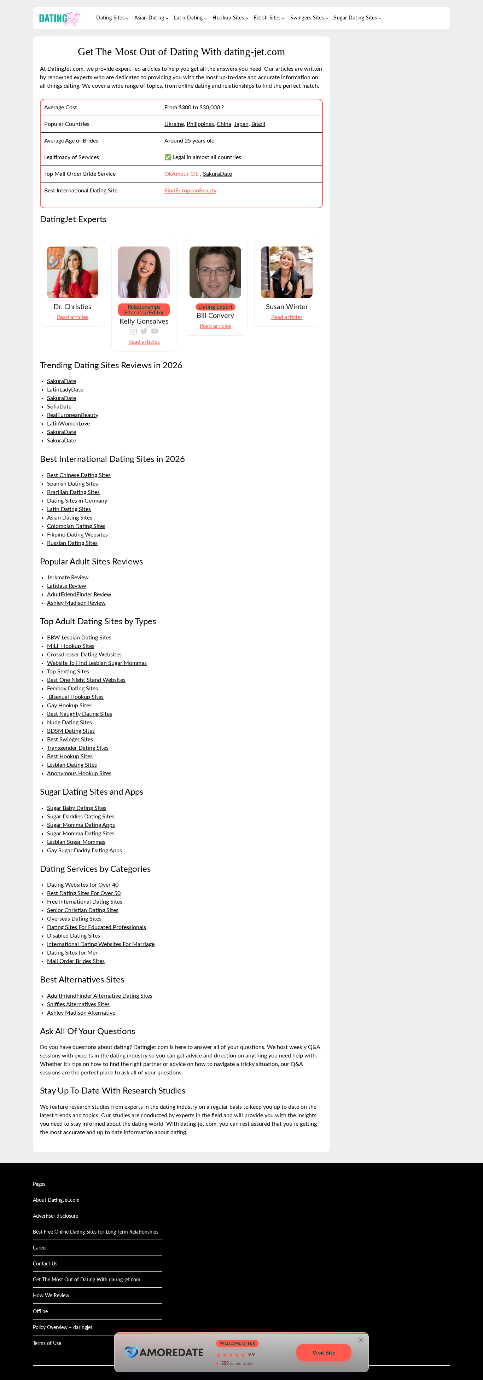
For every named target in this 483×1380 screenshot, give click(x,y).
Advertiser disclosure (55, 1216)
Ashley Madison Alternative (81, 1013)
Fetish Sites (267, 18)
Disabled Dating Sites (73, 936)
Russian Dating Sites (72, 543)
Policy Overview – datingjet (62, 1327)
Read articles (72, 317)
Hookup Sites (228, 18)
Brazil (258, 124)
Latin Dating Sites (69, 509)
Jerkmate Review (68, 577)
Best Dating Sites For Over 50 (84, 893)
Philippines (200, 124)
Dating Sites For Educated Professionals (96, 927)
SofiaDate (59, 407)
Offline (40, 1311)
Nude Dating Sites (70, 722)
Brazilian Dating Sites (73, 492)
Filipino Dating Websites (77, 535)
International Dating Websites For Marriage (101, 944)
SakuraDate (217, 174)
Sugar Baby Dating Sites (76, 808)
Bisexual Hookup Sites (75, 697)
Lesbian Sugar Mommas (76, 842)
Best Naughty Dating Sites (79, 714)
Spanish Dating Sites (72, 484)
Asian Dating (149, 18)
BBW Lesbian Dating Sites (79, 637)
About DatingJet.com (56, 1200)
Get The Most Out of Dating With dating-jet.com (86, 1279)
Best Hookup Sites (70, 756)
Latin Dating (188, 18)
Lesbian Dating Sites (72, 765)
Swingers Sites (307, 18)
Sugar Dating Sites (355, 18)
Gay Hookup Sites (69, 705)
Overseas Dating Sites (74, 919)
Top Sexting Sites (68, 671)
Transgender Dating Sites (78, 748)
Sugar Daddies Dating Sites (80, 816)
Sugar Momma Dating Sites (81, 833)
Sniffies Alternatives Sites (78, 1004)
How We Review (51, 1295)
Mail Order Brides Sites (76, 961)
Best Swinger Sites (70, 739)
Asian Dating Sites (69, 518)
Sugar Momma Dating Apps (81, 825)
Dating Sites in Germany (77, 501)
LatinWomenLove (68, 424)
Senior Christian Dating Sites (82, 910)
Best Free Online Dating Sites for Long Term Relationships (95, 1232)
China (224, 124)
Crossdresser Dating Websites (84, 654)
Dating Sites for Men (73, 953)
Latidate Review (66, 586)
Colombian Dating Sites (76, 526)
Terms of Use (47, 1343)
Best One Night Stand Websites (86, 680)
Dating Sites (110, 18)
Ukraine (174, 124)
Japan (241, 124)
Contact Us (45, 1264)
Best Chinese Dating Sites (79, 475)
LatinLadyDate (65, 390)
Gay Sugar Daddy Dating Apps (84, 850)
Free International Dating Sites (84, 902)
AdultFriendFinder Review (79, 594)
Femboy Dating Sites (72, 688)
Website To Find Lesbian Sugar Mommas (97, 663)
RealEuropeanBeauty (72, 415)
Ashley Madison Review (76, 603)
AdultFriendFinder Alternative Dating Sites (99, 996)
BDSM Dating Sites (71, 731)
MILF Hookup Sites (70, 646)
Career (40, 1248)
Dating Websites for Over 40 (82, 885)
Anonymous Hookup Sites (79, 773)
